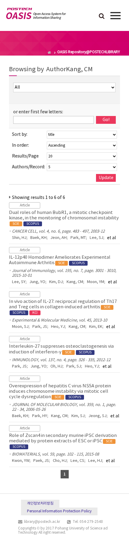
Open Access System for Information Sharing (36, 15)
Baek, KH (38, 238)
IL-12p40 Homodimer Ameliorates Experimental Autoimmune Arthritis (59, 260)
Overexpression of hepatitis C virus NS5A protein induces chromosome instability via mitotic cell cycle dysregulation (60, 391)
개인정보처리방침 (40, 503)
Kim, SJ (78, 416)
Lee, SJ (96, 238)
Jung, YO (37, 282)
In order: (20, 145)
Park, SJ (73, 366)
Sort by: (19, 134)
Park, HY (39, 416)
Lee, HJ (95, 461)
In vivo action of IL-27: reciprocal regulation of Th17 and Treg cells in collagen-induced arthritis (63, 307)
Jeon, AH (58, 238)
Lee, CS (77, 461)
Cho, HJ (60, 461)
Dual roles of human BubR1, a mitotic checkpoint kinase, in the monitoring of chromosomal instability (64, 218)
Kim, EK (95, 327)
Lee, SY (19, 282)
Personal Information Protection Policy (59, 511)
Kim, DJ (56, 282)
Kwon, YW (20, 461)
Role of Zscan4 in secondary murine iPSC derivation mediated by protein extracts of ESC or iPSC (63, 441)
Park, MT (78, 238)
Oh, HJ (56, 366)
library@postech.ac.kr (42, 522)
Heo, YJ (58, 327)
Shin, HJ (19, 238)
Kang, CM (75, 282)
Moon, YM (95, 282)
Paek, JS (41, 461)
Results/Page (25, 156)
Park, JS (39, 327)
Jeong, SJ (97, 416)
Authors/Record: (28, 167)
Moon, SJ (20, 327)
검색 (101, 16)
